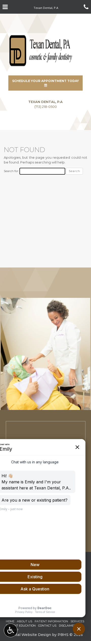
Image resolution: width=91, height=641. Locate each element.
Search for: (11, 171)
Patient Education (21, 625)
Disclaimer (67, 625)
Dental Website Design (29, 634)
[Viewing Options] (10, 630)
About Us (24, 621)
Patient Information (51, 621)
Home (10, 621)
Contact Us (47, 625)
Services (77, 621)
